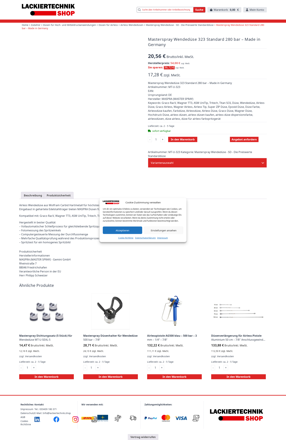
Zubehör (35, 24)
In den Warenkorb (183, 139)
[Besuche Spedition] (133, 418)
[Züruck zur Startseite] (48, 10)
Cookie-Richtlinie (125, 237)
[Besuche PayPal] (150, 418)
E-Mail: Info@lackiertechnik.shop (52, 413)
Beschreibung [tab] (33, 195)
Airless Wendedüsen (131, 24)
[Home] (236, 415)
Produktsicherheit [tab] (59, 195)
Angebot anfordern (244, 139)
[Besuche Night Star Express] (102, 418)
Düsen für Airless (108, 24)
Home (25, 24)
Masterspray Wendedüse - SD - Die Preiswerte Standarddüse (180, 24)
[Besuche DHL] (87, 418)
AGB (23, 417)
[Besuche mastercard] (166, 418)
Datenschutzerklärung (145, 237)
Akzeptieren (122, 230)
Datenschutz (27, 413)
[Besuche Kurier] (118, 418)
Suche (199, 10)
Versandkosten (33, 356)
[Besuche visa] (181, 418)
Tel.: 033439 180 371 (45, 409)
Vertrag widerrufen (143, 437)
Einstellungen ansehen (163, 230)
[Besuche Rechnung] (196, 418)
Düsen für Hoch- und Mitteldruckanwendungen (69, 24)
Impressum (162, 237)
